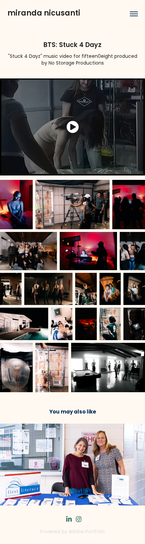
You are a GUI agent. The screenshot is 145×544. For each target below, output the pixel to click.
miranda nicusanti (43, 13)
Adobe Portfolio (87, 532)
